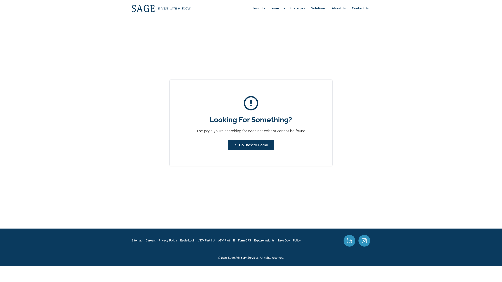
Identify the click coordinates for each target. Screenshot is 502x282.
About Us (339, 8)
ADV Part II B (226, 240)
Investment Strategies (288, 8)
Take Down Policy (289, 240)
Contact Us (360, 8)
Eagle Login (187, 240)
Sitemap (137, 240)
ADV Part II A (206, 240)
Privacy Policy (168, 240)
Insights (259, 8)
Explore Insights (264, 240)
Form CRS (244, 240)
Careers (151, 240)
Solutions (318, 8)
